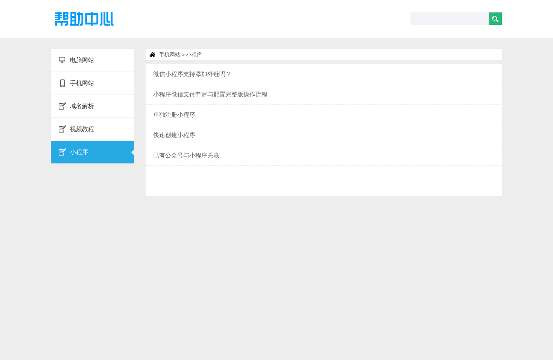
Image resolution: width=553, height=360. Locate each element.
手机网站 (169, 55)
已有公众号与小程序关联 (186, 155)
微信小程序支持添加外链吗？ (192, 74)
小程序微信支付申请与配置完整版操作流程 (210, 94)
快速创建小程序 (174, 135)
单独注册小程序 (174, 114)
